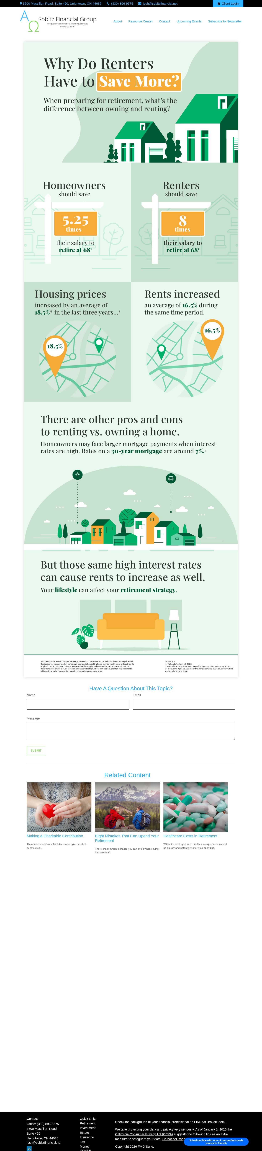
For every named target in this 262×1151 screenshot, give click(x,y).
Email (137, 695)
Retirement (88, 1123)
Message (33, 718)
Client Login (230, 3)
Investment (88, 1128)
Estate (84, 1132)
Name (31, 695)
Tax (82, 1142)
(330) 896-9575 (122, 3)
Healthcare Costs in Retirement (190, 836)
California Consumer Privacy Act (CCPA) (144, 1134)
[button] (117, 21)
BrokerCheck (216, 1122)
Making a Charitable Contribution (55, 836)
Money (84, 1146)
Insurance (87, 1137)
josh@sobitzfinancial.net (160, 3)
